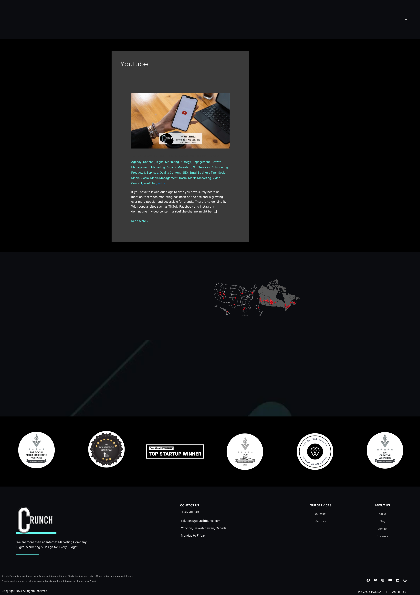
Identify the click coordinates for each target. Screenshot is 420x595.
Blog (382, 521)
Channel (148, 162)
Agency (136, 162)
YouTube (150, 183)
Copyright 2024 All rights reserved (24, 591)
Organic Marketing (179, 167)
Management (140, 167)
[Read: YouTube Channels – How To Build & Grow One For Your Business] (180, 120)
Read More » (139, 220)
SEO (185, 172)
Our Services (201, 167)
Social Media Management (159, 178)
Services (320, 521)
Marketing (158, 167)
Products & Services (144, 172)
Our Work (320, 513)
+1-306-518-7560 (189, 511)
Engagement (201, 162)
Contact (382, 528)
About (382, 513)
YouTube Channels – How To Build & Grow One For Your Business (175, 156)
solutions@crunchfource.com (200, 520)
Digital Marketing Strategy (173, 162)
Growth (216, 162)
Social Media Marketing (195, 178)
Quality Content (170, 172)
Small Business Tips (203, 172)
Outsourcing (219, 167)
